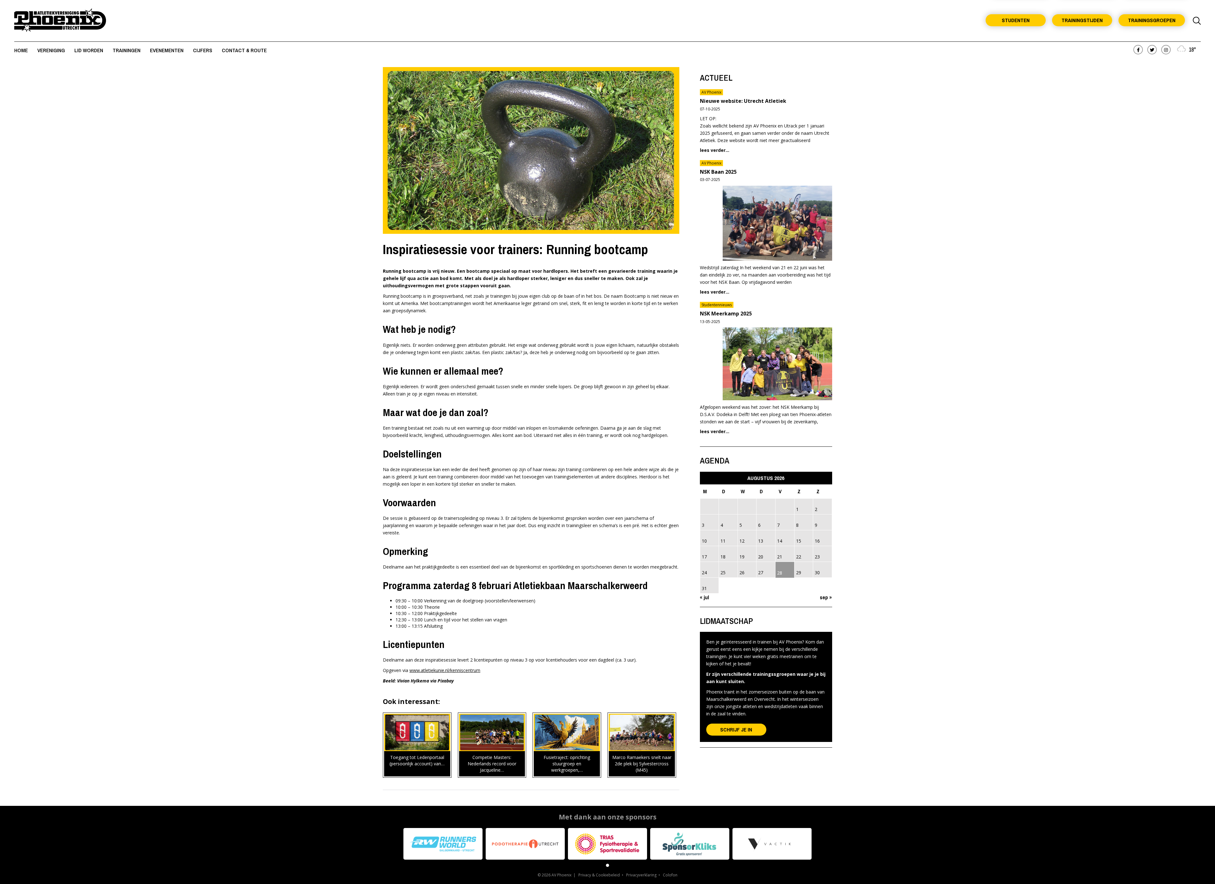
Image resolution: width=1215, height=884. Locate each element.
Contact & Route (244, 50)
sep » (826, 597)
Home (21, 50)
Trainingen (126, 50)
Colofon (670, 875)
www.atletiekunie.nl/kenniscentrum (444, 670)
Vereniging (51, 50)
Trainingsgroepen (1151, 20)
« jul (704, 597)
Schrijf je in (736, 729)
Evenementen (167, 50)
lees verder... (714, 150)
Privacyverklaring (641, 875)
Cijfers (202, 50)
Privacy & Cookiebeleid (599, 875)
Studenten (1016, 20)
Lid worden (88, 50)
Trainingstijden (1082, 20)
